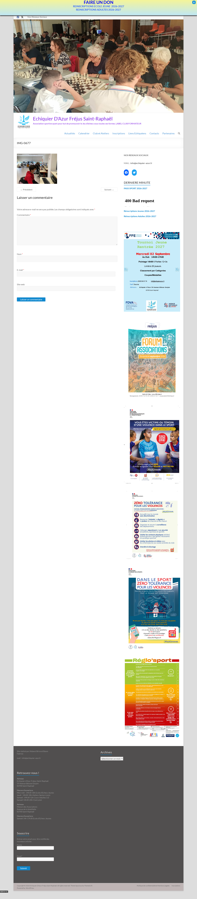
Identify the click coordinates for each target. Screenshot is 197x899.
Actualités (69, 133)
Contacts (154, 133)
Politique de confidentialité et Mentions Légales (153, 886)
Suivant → (109, 189)
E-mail (20, 270)
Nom (20, 254)
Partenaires (168, 133)
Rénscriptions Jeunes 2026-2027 (139, 211)
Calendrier (84, 133)
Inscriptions (118, 133)
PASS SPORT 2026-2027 (135, 188)
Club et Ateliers (101, 133)
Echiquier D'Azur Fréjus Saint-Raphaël (73, 119)
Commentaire (24, 215)
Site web (21, 284)
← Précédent (26, 189)
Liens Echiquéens (137, 133)
